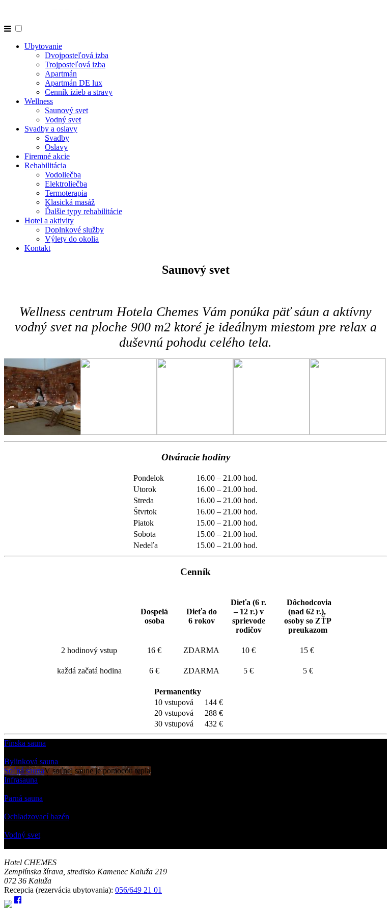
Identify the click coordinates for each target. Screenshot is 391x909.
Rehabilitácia (45, 165)
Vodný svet (63, 119)
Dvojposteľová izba (76, 55)
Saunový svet (66, 110)
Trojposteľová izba (75, 64)
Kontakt (37, 248)
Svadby (57, 138)
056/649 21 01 (138, 890)
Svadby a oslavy (50, 128)
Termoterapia (66, 193)
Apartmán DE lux (73, 83)
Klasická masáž (70, 202)
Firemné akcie (47, 156)
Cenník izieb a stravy (79, 92)
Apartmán (61, 73)
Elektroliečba (66, 183)
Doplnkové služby (74, 229)
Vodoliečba (63, 174)
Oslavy (56, 147)
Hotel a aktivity (49, 220)
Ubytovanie (43, 46)
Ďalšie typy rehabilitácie (83, 211)
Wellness (38, 101)
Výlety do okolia (72, 239)
